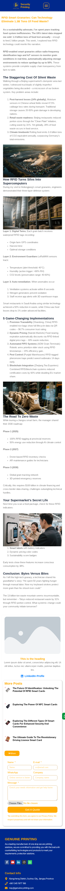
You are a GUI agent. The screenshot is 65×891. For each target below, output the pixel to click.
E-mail (36, 762)
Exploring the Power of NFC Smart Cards (35, 704)
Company (38, 772)
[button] (46, 6)
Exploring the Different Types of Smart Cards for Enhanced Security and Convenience (33, 724)
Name (11, 762)
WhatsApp (13, 772)
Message (12, 783)
